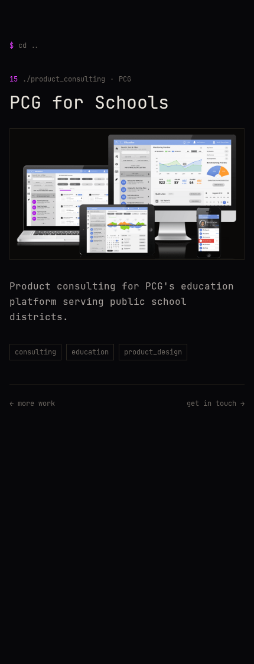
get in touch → (216, 403)
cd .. (24, 45)
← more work (32, 403)
